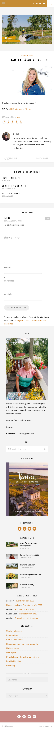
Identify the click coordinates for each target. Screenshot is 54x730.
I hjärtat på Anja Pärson (20, 109)
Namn (7, 267)
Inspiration (27, 55)
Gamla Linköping (27, 584)
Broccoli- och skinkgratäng (26, 618)
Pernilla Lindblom (13, 661)
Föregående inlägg (10, 158)
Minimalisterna (12, 648)
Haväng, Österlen (27, 565)
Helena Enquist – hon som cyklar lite (22, 644)
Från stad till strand (14, 639)
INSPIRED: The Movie (11, 178)
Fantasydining (12, 635)
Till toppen (44, 726)
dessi (18, 117)
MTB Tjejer (11, 652)
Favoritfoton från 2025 (29, 555)
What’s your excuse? (11, 194)
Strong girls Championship (15, 186)
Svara (47, 218)
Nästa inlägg (42, 158)
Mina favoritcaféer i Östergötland (28, 544)
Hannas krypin (12, 605)
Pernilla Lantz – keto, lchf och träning (22, 657)
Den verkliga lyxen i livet (30, 574)
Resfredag (10, 665)
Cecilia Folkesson (14, 631)
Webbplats (9, 294)
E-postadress (9, 280)
